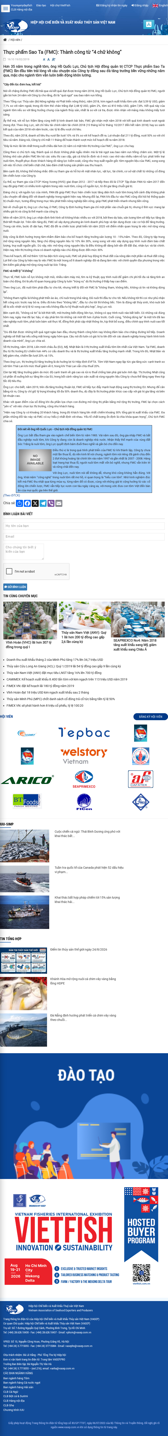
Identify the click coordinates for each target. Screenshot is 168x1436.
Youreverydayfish (21, 5)
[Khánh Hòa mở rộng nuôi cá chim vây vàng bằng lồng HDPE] (23, 993)
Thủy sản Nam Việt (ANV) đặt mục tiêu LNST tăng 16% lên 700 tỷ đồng (54, 673)
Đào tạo (41, 5)
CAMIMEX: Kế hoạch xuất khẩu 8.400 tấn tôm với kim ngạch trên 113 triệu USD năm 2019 (67, 679)
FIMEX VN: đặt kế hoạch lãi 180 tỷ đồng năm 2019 (40, 686)
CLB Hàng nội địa (21, 9)
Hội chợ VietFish (60, 5)
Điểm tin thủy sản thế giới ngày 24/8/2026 (78, 949)
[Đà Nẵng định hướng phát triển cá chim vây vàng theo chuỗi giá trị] (23, 1030)
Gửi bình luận (16, 587)
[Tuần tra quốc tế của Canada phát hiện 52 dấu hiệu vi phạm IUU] (24, 879)
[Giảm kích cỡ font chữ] (44, 59)
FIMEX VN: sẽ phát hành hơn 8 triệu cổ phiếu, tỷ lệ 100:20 (45, 705)
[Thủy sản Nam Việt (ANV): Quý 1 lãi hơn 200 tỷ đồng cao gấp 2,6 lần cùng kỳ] (85, 616)
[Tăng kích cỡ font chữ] (53, 59)
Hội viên (6, 717)
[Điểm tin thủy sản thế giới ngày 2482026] (23, 961)
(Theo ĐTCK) (11, 495)
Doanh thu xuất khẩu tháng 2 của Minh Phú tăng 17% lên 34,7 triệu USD (55, 659)
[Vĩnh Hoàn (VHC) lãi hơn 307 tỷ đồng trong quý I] (30, 621)
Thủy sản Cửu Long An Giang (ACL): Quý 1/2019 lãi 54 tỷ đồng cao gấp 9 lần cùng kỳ (64, 666)
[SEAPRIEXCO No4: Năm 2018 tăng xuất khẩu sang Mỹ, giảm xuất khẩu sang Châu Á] (138, 619)
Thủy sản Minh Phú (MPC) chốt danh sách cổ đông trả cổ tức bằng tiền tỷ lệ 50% (61, 699)
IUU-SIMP (7, 824)
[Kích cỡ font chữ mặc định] (49, 59)
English (163, 5)
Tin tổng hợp (10, 939)
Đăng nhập (141, 5)
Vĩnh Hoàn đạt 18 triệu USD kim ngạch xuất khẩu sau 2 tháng (48, 692)
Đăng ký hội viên (150, 716)
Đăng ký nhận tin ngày (113, 5)
